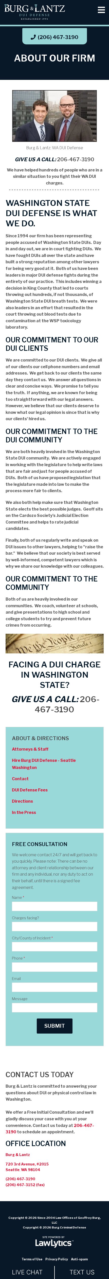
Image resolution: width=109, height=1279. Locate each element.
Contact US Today (40, 1075)
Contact (20, 778)
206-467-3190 (75, 159)
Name (18, 897)
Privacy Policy (56, 1259)
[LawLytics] (54, 1242)
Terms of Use (32, 1259)
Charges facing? (25, 918)
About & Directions (40, 738)
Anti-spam (79, 1259)
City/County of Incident (32, 938)
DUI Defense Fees (30, 790)
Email (16, 978)
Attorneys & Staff (30, 749)
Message (20, 999)
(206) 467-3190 (58, 37)
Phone (18, 958)
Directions (22, 801)
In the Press (24, 812)
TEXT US (82, 1272)
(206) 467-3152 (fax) (25, 1185)
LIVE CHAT (27, 1272)
